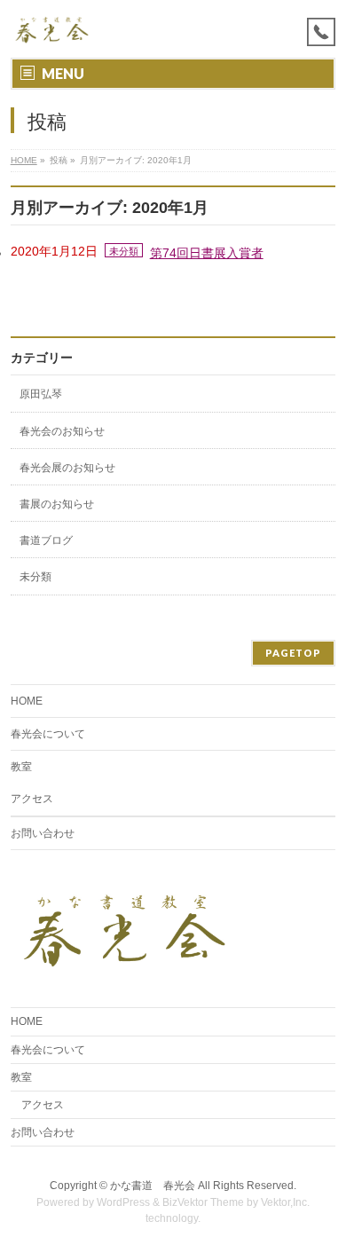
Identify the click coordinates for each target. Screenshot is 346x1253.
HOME (24, 160)
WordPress (123, 1202)
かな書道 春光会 (152, 1185)
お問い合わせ (43, 833)
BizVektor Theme (203, 1202)
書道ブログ (46, 540)
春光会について (48, 734)
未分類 (123, 251)
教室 (21, 766)
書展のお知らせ (57, 504)
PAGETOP (293, 652)
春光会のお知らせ (62, 431)
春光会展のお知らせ (67, 467)
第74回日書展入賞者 (206, 253)
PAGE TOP (321, 1198)
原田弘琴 (41, 394)
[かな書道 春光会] (52, 29)
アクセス (32, 798)
